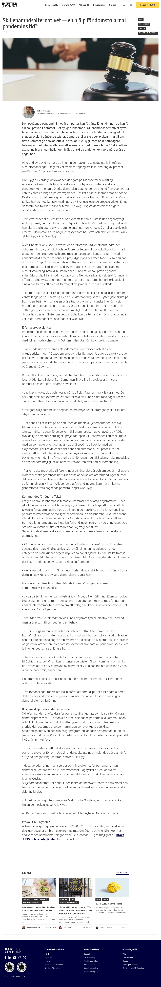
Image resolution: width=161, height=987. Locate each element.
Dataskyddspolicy (91, 968)
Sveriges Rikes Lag (52, 968)
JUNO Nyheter (144, 24)
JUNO (141, 19)
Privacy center (89, 964)
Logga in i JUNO (147, 5)
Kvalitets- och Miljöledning (133, 968)
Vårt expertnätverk (130, 964)
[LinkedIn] (10, 957)
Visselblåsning (89, 972)
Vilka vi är (126, 954)
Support (87, 954)
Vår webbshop (89, 957)
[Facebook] (6, 957)
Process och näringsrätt (148, 33)
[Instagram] (20, 957)
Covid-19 (142, 28)
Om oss (112, 5)
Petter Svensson (43, 111)
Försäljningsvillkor (91, 961)
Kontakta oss (128, 957)
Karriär (125, 961)
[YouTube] (15, 957)
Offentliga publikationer (54, 964)
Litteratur (48, 961)
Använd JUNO (68, 5)
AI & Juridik (84, 5)
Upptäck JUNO (51, 5)
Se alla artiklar (122, 872)
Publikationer (99, 5)
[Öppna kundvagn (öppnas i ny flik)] (124, 5)
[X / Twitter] (25, 957)
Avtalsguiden (50, 957)
